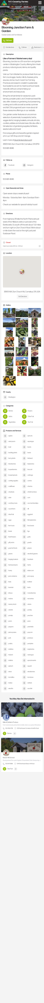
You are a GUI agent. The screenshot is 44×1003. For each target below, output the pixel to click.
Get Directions (22, 296)
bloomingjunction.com (23, 140)
